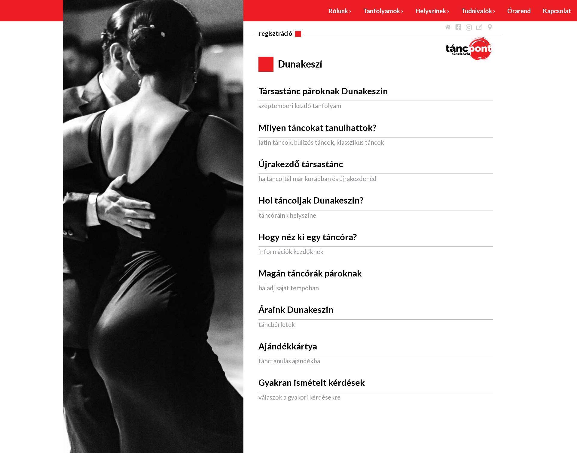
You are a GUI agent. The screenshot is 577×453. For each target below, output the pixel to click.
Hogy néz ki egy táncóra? (307, 237)
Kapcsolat (557, 10)
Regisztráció (275, 33)
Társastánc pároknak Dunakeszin (323, 91)
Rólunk (339, 10)
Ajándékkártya (287, 346)
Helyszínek (432, 10)
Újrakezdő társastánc (300, 164)
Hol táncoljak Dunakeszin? (310, 200)
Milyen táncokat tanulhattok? (317, 127)
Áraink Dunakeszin (296, 309)
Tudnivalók (478, 10)
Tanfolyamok (383, 10)
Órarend (519, 10)
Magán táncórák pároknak (310, 273)
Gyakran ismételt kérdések (311, 382)
